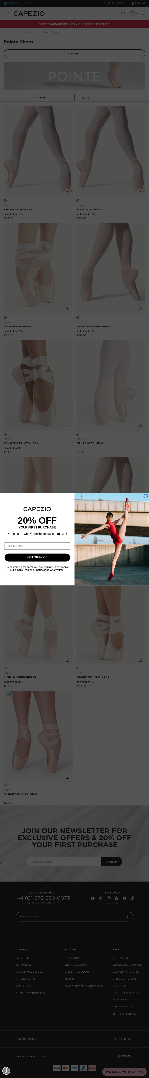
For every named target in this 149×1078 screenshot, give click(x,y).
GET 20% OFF (37, 557)
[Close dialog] (145, 496)
